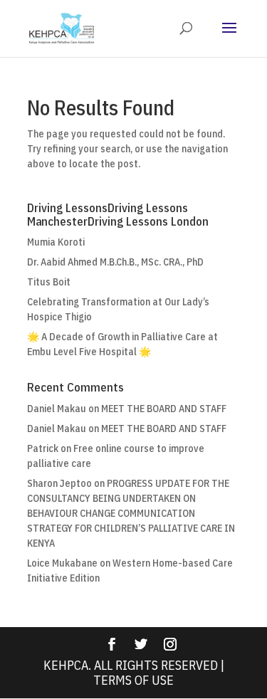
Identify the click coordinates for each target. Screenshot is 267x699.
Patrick (42, 448)
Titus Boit (48, 281)
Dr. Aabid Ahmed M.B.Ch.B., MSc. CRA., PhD (115, 262)
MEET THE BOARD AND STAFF (163, 408)
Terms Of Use (133, 680)
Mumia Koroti (56, 242)
